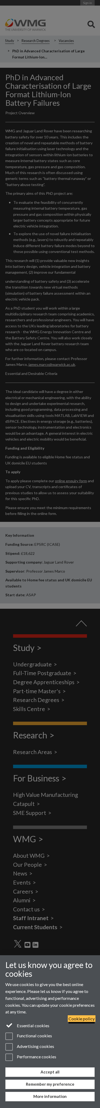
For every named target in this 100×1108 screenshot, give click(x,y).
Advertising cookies (35, 1046)
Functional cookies (34, 1035)
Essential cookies (32, 1025)
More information (50, 1096)
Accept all (50, 1071)
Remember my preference (50, 1084)
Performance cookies (36, 1056)
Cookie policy (82, 1018)
